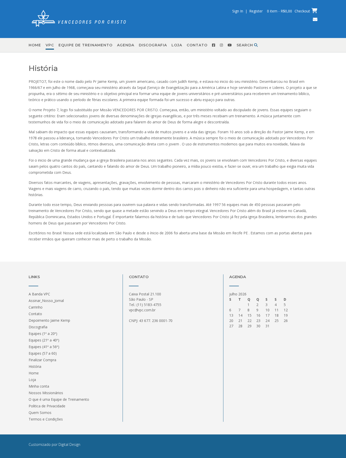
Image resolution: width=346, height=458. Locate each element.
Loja (176, 45)
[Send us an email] (315, 19)
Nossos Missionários (46, 392)
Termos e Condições (46, 419)
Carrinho (36, 307)
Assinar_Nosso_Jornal (46, 300)
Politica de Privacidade (47, 406)
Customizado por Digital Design (54, 444)
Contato (197, 45)
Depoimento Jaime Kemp (49, 320)
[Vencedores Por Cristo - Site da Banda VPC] (79, 19)
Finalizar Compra (42, 359)
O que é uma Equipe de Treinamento (59, 399)
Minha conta (39, 386)
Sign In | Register (247, 11)
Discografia (153, 45)
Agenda (125, 45)
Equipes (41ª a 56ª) (44, 346)
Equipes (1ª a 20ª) (43, 333)
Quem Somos (40, 412)
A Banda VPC (39, 294)
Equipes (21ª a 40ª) (44, 340)
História (35, 366)
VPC (50, 45)
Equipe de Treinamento (85, 45)
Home (35, 45)
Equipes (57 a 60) (43, 353)
